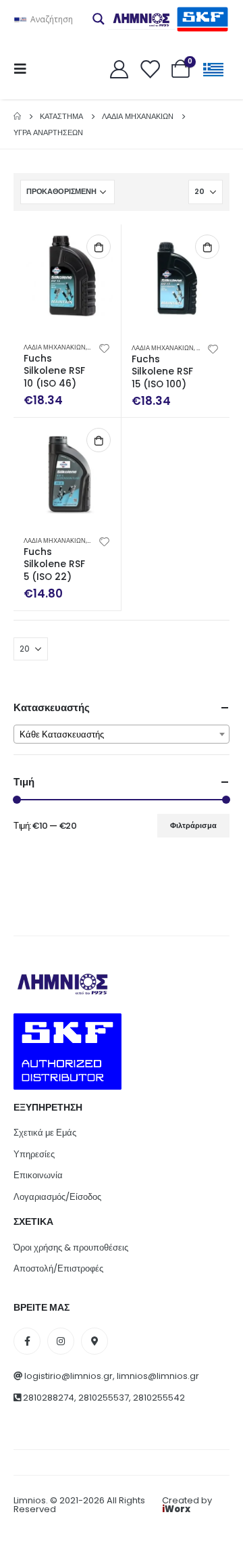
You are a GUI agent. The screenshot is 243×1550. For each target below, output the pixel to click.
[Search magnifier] (98, 18)
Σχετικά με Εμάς (45, 1132)
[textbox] (121, 734)
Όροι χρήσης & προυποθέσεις (71, 1247)
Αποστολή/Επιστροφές (58, 1268)
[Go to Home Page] (17, 116)
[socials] (27, 1341)
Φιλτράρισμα (193, 825)
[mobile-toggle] (24, 68)
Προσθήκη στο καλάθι (98, 247)
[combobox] (122, 734)
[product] (67, 278)
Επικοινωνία (38, 1175)
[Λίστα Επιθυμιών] (150, 68)
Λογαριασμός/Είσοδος (57, 1196)
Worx (176, 1509)
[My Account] (119, 68)
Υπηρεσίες (34, 1154)
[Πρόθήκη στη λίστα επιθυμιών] (105, 347)
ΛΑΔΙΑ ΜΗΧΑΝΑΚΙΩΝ (55, 347)
